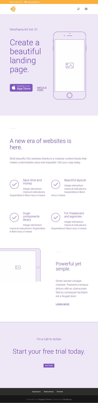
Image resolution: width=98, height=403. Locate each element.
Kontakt (60, 391)
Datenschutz (48, 391)
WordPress (67, 399)
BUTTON (49, 366)
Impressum (36, 391)
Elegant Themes (45, 399)
